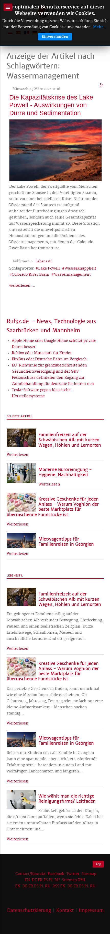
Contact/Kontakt (30, 874)
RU (57, 880)
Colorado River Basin (30, 274)
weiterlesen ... (22, 285)
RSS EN (58, 886)
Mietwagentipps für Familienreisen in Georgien (66, 541)
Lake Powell (49, 268)
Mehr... (100, 27)
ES (45, 880)
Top (98, 864)
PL (51, 880)
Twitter (72, 874)
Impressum (91, 910)
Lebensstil (44, 261)
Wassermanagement (72, 274)
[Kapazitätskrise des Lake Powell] (55, 149)
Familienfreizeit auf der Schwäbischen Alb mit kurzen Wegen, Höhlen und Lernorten (69, 440)
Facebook (56, 874)
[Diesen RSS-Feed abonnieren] (102, 85)
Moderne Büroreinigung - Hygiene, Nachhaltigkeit (65, 472)
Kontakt (65, 910)
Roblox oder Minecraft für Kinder (42, 353)
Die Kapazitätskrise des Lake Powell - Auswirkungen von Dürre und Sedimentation (51, 105)
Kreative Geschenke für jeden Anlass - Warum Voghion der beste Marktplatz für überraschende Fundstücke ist (53, 506)
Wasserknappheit (80, 268)
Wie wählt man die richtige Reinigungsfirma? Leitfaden (67, 798)
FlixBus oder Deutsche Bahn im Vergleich (49, 359)
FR (40, 880)
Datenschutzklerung (29, 910)
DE (34, 880)
